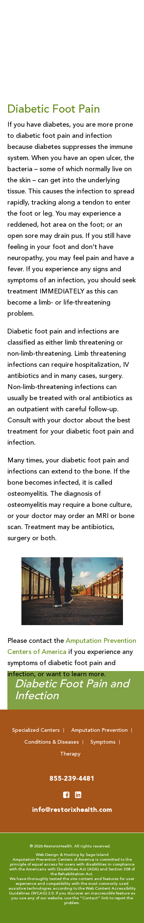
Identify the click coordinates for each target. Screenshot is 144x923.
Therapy (70, 754)
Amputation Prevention (99, 730)
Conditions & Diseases (51, 742)
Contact (90, 898)
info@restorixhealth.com (72, 810)
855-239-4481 (72, 779)
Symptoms (103, 742)
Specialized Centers (36, 730)
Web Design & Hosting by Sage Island (72, 855)
